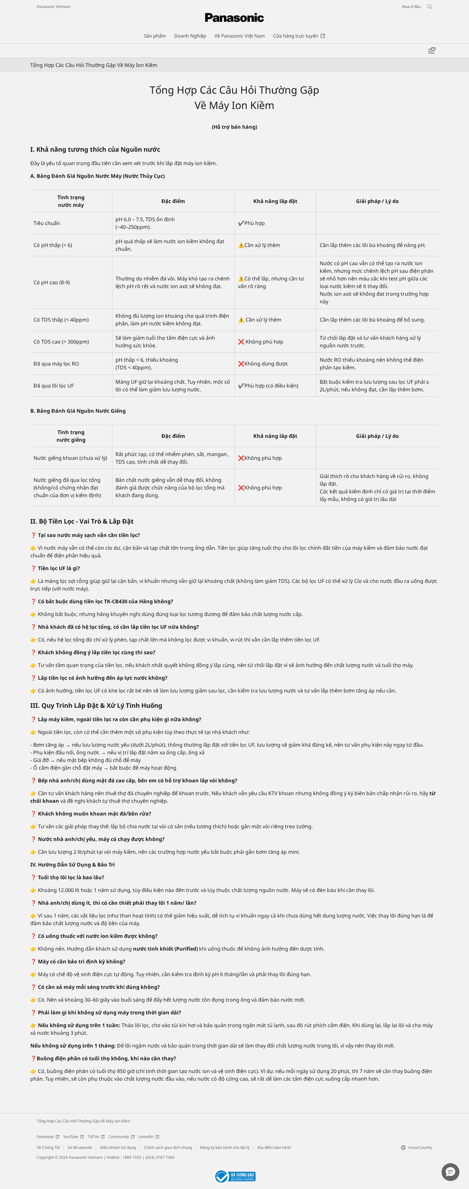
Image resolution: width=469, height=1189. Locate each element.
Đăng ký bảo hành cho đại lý (224, 1147)
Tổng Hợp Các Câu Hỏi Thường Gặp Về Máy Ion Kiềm (83, 1121)
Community (118, 1136)
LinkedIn (145, 1136)
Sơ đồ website (80, 1147)
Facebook (45, 1136)
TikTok (93, 1136)
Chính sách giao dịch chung (168, 1147)
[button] (450, 1172)
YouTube (70, 1136)
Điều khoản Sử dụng (118, 1147)
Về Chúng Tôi (48, 1147)
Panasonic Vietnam (54, 6)
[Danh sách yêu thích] (432, 51)
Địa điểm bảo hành (274, 1147)
